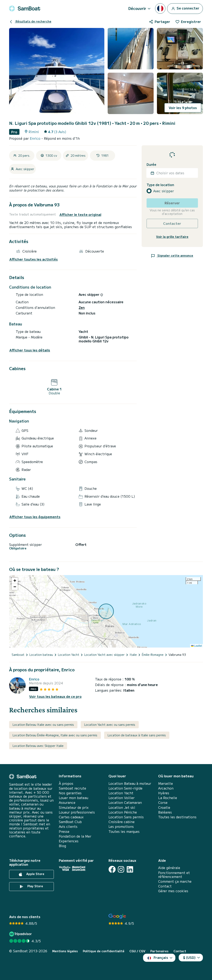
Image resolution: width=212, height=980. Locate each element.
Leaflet (198, 645)
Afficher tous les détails (29, 350)
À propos (66, 783)
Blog (62, 846)
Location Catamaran (125, 802)
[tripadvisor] (21, 934)
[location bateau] (24, 8)
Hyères (163, 793)
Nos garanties (70, 793)
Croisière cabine (121, 822)
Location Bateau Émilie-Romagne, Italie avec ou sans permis (55, 735)
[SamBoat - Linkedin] (130, 869)
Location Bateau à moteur (129, 783)
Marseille (165, 783)
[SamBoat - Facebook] (112, 869)
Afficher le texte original (80, 214)
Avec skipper (163, 191)
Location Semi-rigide (125, 788)
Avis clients (68, 826)
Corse (162, 802)
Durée (151, 164)
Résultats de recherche (33, 21)
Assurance (67, 802)
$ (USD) (189, 957)
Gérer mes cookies (173, 891)
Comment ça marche (175, 881)
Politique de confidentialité (103, 951)
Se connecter (187, 7)
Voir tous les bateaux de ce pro (55, 696)
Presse (64, 831)
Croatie (164, 807)
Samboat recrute (72, 788)
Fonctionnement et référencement (174, 875)
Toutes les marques (124, 831)
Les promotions (121, 826)
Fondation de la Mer (75, 836)
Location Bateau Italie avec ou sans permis (43, 724)
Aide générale (169, 868)
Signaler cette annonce (175, 255)
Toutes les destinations (177, 817)
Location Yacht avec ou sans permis (109, 724)
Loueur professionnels (77, 812)
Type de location (160, 185)
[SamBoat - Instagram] (121, 869)
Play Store (34, 886)
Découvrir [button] (137, 8)
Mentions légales (65, 951)
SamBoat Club (70, 822)
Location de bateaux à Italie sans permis (137, 735)
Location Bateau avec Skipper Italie (38, 746)
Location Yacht (120, 793)
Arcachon (165, 788)
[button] (15, 581)
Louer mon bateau (73, 798)
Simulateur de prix (74, 807)
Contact (165, 886)
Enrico (35, 138)
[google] (117, 916)
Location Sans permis (126, 817)
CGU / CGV (137, 951)
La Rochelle (167, 798)
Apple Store (34, 874)
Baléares (165, 812)
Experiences (68, 841)
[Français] (160, 8)
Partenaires (159, 951)
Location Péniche (122, 812)
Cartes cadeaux (71, 817)
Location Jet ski (121, 807)
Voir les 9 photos (183, 107)
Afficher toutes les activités (33, 259)
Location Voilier (121, 798)
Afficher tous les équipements (34, 517)
